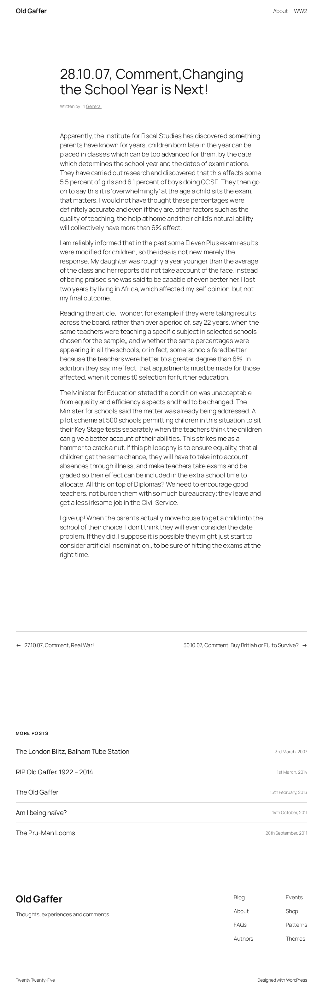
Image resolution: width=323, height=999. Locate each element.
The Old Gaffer (37, 792)
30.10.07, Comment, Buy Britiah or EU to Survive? (241, 645)
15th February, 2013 (288, 792)
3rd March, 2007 (291, 751)
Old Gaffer (31, 10)
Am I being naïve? (41, 812)
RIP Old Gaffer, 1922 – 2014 (54, 772)
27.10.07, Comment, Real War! (59, 645)
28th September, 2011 (286, 833)
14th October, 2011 (289, 812)
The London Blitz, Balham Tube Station (72, 751)
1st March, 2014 (292, 772)
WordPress (296, 980)
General (94, 106)
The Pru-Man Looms (45, 832)
